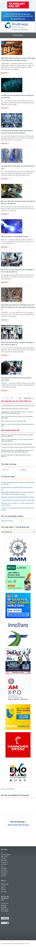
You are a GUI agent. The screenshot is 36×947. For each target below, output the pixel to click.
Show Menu (19, 35)
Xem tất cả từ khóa (7, 521)
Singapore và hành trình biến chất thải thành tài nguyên (17, 497)
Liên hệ (3, 876)
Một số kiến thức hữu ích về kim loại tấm (13, 421)
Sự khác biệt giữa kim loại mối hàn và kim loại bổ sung (17, 405)
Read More (4, 72)
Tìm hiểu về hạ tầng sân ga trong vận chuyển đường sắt (18, 447)
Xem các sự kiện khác (8, 789)
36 (19, 398)
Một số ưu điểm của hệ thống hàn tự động (14, 236)
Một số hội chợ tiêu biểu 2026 (4, 858)
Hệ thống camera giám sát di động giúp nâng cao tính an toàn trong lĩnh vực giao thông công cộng (17, 451)
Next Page (27, 398)
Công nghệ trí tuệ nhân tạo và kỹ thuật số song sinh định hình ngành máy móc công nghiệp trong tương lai (17, 307)
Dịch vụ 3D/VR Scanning (4, 889)
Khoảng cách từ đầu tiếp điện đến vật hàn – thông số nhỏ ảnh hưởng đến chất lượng (17, 412)
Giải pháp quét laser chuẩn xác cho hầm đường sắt (16, 444)
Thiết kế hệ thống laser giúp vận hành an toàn (14, 408)
